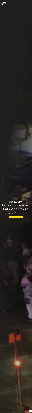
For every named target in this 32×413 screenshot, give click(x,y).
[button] (22, 3)
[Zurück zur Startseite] (3, 3)
